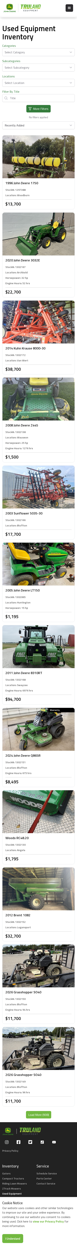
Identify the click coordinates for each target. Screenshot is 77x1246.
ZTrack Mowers (11, 1188)
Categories (9, 46)
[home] (20, 8)
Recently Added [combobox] (14, 125)
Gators (6, 1173)
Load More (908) (38, 1114)
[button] (69, 8)
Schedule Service (46, 1173)
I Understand (12, 1238)
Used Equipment (12, 1193)
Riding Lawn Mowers (14, 1183)
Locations (8, 76)
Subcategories (11, 61)
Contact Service (45, 1183)
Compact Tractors (13, 1178)
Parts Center (44, 1178)
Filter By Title (10, 91)
